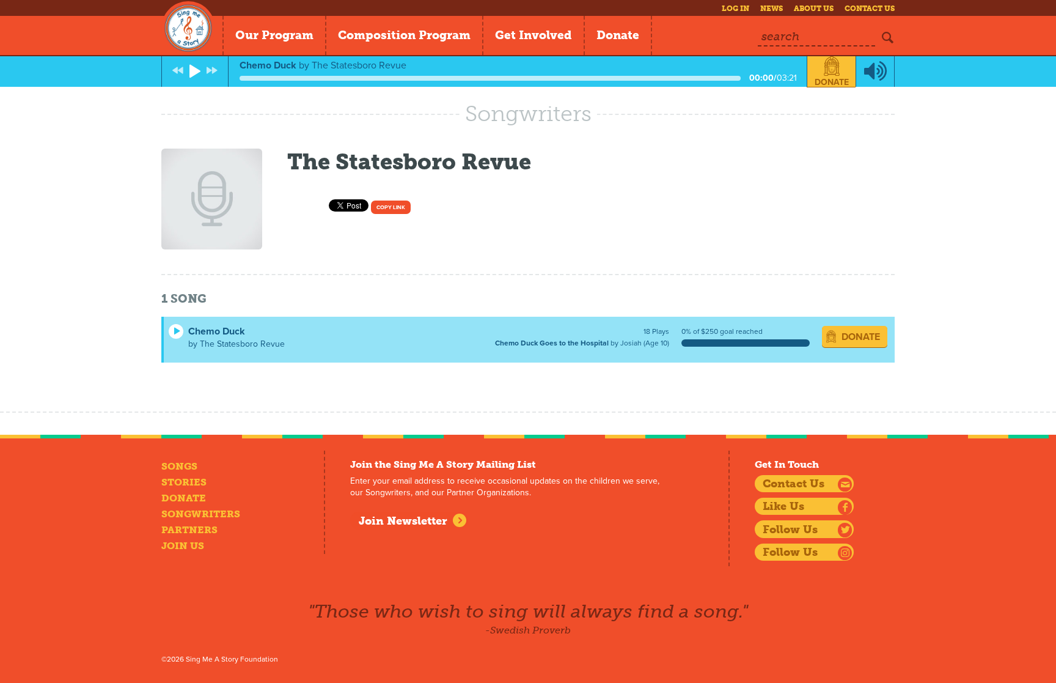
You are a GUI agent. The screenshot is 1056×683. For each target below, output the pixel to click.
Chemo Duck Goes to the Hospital (552, 343)
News (771, 8)
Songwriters (200, 514)
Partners (189, 530)
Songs (179, 466)
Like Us (783, 506)
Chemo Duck (216, 331)
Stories (184, 482)
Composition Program (404, 35)
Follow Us (790, 529)
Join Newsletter (403, 521)
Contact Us (870, 8)
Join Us (182, 546)
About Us (814, 8)
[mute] (875, 71)
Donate (617, 35)
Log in (735, 8)
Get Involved (533, 35)
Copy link (390, 207)
